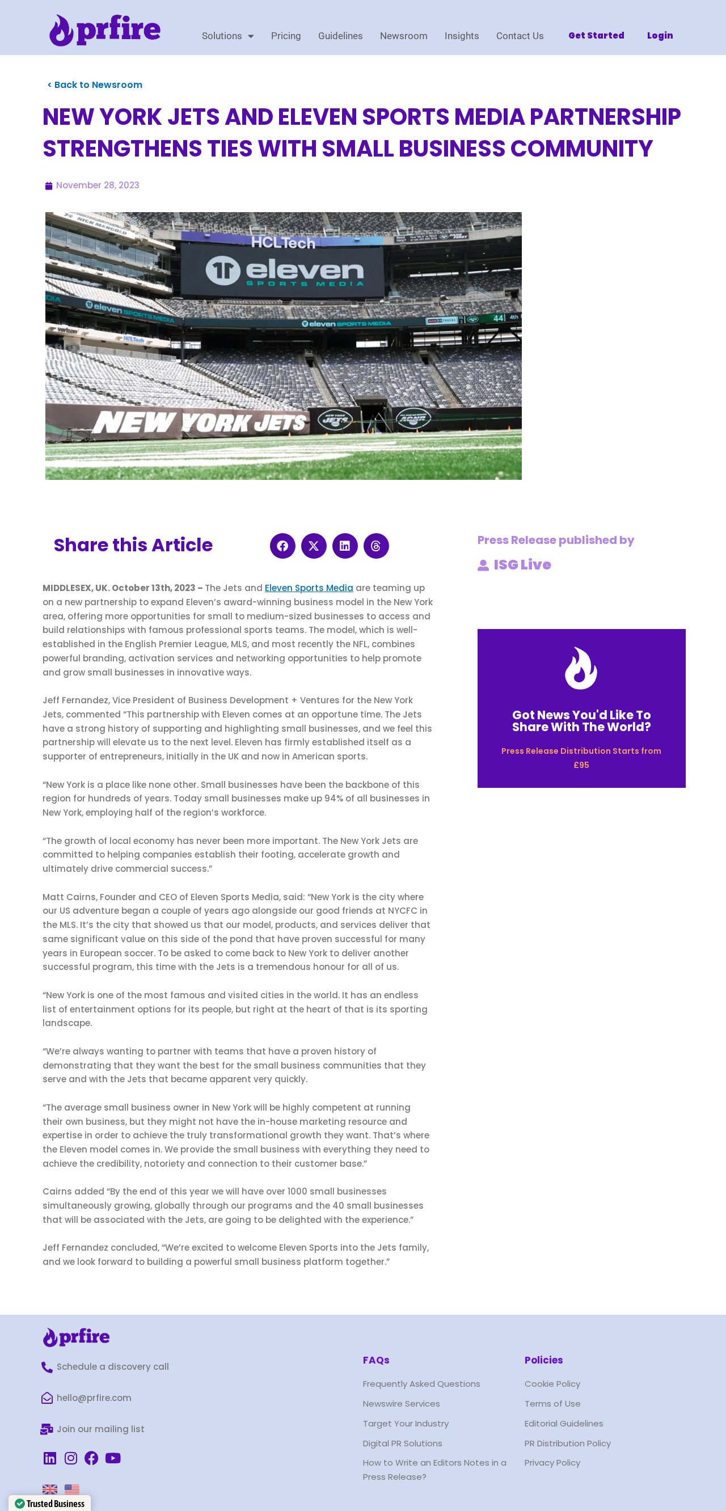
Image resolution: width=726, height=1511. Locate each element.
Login (660, 35)
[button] (283, 546)
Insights (462, 35)
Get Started (596, 35)
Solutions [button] (222, 35)
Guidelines (340, 35)
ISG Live (522, 565)
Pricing (286, 35)
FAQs (376, 1360)
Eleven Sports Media (309, 588)
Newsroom (404, 35)
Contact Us (520, 35)
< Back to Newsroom (94, 84)
